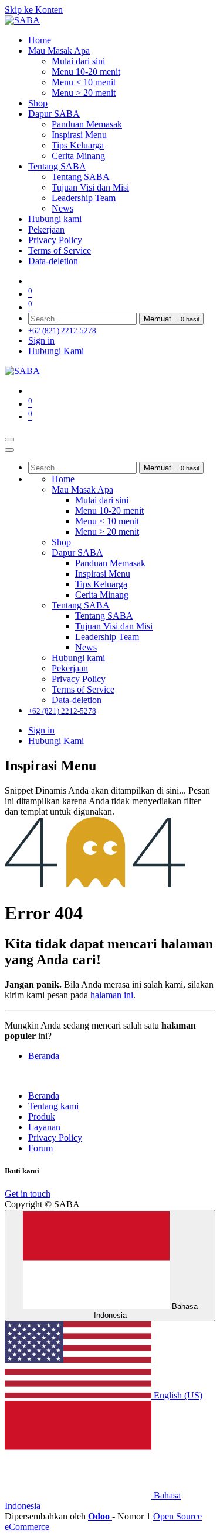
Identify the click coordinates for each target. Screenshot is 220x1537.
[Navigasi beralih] (9, 439)
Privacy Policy (55, 1138)
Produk (41, 1116)
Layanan (44, 1127)
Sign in (41, 340)
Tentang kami (53, 1106)
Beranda (43, 1056)
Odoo (100, 1516)
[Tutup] (9, 450)
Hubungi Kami (56, 351)
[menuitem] (39, 40)
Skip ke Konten (34, 10)
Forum (40, 1148)
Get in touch (27, 1194)
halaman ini (111, 995)
